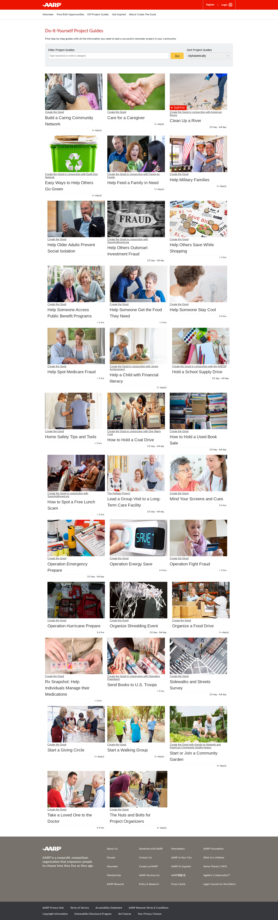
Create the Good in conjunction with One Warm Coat (134, 433)
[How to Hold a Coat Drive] (136, 411)
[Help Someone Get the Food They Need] (138, 284)
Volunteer (112, 866)
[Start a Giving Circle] (76, 724)
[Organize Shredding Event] (138, 600)
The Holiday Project (118, 493)
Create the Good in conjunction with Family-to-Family (133, 176)
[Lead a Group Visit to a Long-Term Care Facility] (136, 473)
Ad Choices (124, 914)
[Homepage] (52, 4)
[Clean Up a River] (198, 91)
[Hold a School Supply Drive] (201, 346)
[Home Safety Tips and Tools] (73, 411)
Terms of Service (79, 907)
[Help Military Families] (198, 154)
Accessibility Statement (109, 907)
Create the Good (54, 112)
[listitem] (48, 16)
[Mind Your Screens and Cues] (198, 473)
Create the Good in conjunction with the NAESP (199, 366)
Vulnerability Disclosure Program (92, 914)
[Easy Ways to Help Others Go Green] (73, 154)
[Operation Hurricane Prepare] (76, 600)
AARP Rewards (115, 884)
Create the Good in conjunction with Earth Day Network (71, 176)
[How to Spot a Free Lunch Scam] (76, 473)
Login (224, 5)
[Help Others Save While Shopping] (198, 219)
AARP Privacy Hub (53, 907)
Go (177, 56)
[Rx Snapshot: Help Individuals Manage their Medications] (73, 656)
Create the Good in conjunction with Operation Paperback (133, 678)
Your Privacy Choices (150, 914)
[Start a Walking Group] (136, 724)
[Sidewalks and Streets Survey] (198, 656)
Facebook (199, 909)
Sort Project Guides (199, 50)
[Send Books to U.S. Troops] (136, 656)
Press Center (178, 884)
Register (210, 5)
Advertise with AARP (151, 848)
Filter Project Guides (61, 50)
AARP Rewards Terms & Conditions (148, 907)
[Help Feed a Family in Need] (136, 154)
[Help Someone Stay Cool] (198, 284)
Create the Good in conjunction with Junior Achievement (134, 368)
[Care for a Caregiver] (136, 91)
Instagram (221, 909)
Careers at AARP (148, 866)
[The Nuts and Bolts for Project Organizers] (138, 789)
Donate (111, 857)
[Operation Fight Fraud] (198, 538)
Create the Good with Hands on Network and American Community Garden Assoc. (195, 746)
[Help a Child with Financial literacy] (138, 346)
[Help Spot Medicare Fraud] (76, 346)
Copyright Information (55, 914)
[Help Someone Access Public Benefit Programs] (76, 284)
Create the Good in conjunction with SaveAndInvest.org (127, 241)
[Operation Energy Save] (138, 538)
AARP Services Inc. (149, 875)
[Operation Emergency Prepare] (76, 538)
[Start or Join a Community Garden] (198, 724)
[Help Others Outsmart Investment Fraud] (136, 219)
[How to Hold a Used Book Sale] (198, 411)
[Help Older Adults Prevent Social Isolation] (76, 219)
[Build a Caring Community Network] (73, 91)
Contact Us (145, 857)
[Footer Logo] (68, 848)
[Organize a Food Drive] (201, 600)
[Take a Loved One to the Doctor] (76, 789)
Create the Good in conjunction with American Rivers (196, 113)
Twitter (210, 909)
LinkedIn (231, 909)
